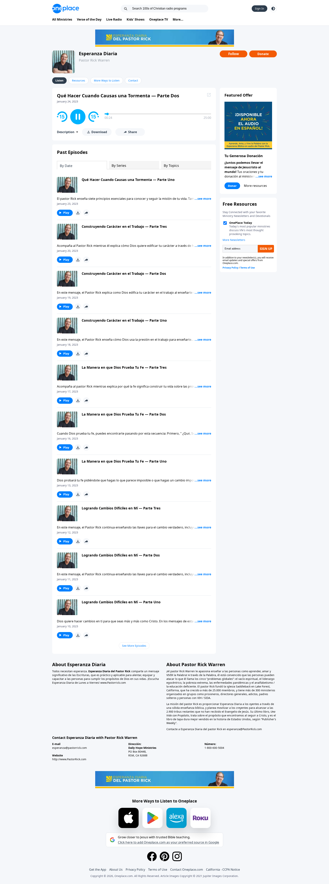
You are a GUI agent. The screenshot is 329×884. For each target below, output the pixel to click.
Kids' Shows (136, 19)
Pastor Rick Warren (94, 60)
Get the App (97, 869)
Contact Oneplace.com (186, 869)
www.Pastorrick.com (113, 682)
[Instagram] (177, 856)
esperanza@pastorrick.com (69, 748)
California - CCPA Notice (223, 869)
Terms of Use (157, 869)
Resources (78, 80)
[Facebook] (152, 856)
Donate (263, 54)
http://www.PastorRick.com (69, 759)
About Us (116, 869)
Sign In (259, 8)
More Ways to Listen (107, 80)
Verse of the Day (89, 19)
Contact (133, 80)
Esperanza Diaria (98, 53)
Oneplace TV (158, 19)
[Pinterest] (164, 856)
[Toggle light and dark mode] (273, 8)
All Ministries (62, 19)
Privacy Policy (135, 869)
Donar (232, 186)
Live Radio (114, 19)
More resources (255, 186)
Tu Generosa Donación (243, 155)
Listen (59, 80)
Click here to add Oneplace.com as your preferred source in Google (168, 842)
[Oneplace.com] (65, 8)
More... (178, 19)
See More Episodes (134, 645)
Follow (233, 54)
